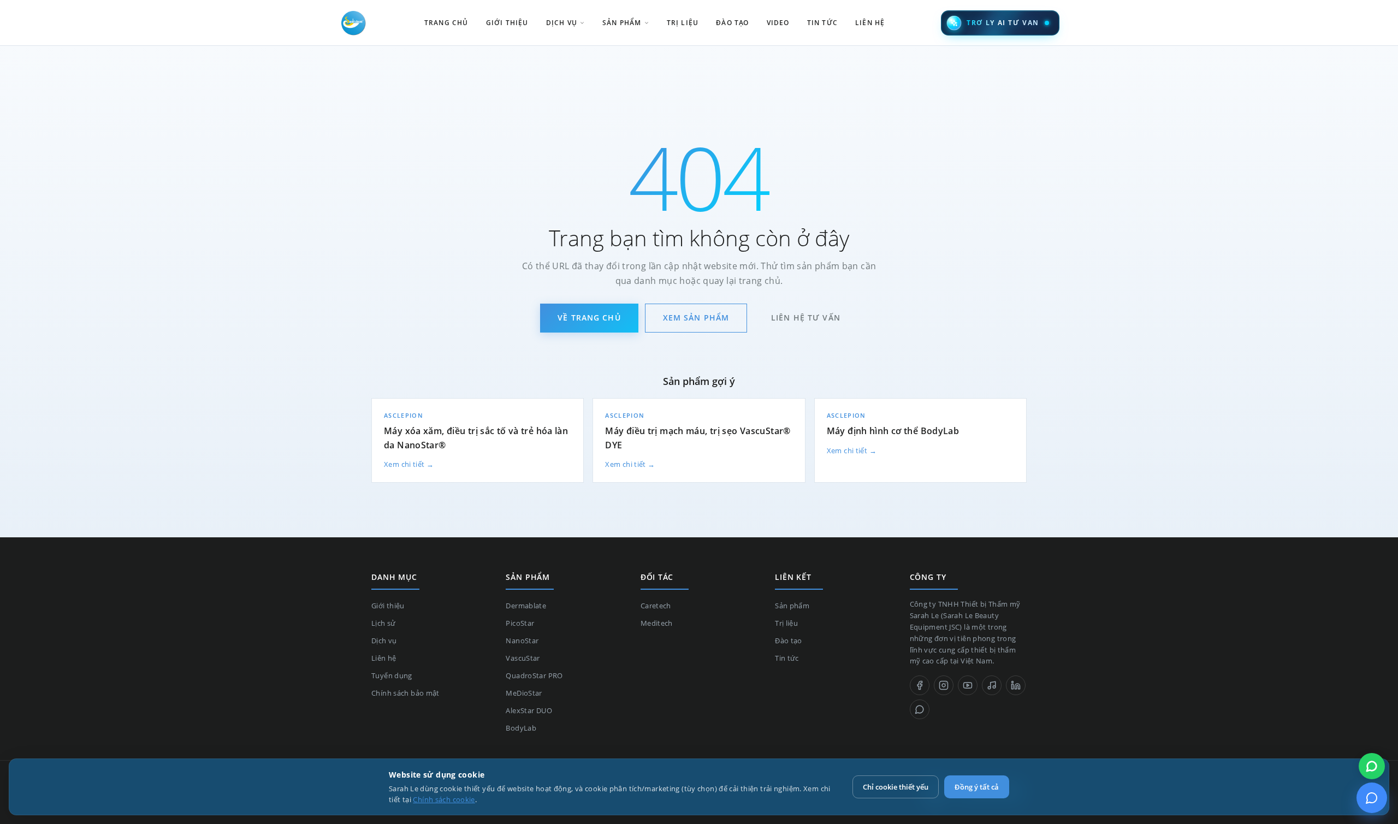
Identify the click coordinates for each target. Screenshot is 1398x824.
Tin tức (787, 658)
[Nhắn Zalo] (1372, 766)
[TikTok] (992, 685)
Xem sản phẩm (696, 317)
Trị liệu (786, 623)
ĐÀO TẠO (732, 22)
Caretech (656, 605)
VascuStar (523, 658)
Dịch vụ (384, 640)
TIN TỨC (822, 22)
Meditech (657, 623)
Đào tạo (788, 640)
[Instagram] (943, 685)
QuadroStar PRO (534, 675)
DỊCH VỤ (561, 22)
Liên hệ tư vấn (805, 317)
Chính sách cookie (444, 799)
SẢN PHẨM (622, 22)
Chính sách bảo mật (405, 693)
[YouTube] (968, 685)
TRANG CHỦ (446, 22)
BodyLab (521, 728)
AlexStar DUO (529, 710)
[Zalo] (919, 709)
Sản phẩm (792, 605)
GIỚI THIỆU (507, 22)
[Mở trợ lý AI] (1371, 797)
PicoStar (520, 623)
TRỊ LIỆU (683, 22)
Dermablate (526, 605)
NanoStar (522, 640)
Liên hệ (383, 658)
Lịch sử (383, 623)
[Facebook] (919, 685)
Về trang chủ (589, 317)
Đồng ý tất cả (977, 787)
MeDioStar (524, 693)
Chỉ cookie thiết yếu (895, 787)
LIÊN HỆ (870, 22)
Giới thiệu (388, 605)
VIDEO (778, 22)
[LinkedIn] (1016, 685)
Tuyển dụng (391, 675)
